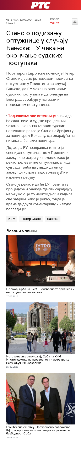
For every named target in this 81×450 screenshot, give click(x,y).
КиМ (11, 219)
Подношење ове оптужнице (31, 116)
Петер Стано (31, 219)
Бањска (52, 219)
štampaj (75, 21)
